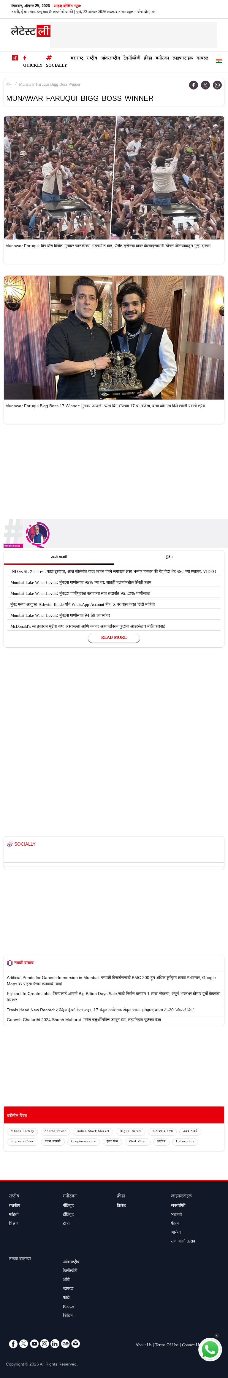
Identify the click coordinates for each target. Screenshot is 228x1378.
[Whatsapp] (217, 85)
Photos (68, 1307)
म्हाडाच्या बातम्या (162, 1131)
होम (9, 85)
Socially (56, 66)
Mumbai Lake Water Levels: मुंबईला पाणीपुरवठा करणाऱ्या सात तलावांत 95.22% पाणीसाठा (80, 594)
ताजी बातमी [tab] (59, 558)
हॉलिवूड (68, 1215)
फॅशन (175, 1224)
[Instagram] (44, 1343)
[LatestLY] (30, 32)
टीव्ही (66, 1224)
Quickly (32, 66)
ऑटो (66, 1280)
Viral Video (138, 1141)
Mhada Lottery (22, 1131)
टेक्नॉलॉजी (132, 58)
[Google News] (65, 1343)
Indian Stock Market (93, 1131)
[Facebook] (193, 85)
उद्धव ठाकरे (190, 1131)
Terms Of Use (166, 1345)
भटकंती (176, 1215)
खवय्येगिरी (178, 1206)
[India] (218, 62)
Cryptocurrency (83, 1141)
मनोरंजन (162, 58)
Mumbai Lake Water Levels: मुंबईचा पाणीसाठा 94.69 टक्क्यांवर (60, 616)
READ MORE (114, 638)
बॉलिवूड (68, 1206)
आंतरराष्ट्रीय (110, 58)
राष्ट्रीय (92, 58)
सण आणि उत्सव (183, 1242)
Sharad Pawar (55, 1131)
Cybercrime (185, 1141)
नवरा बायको (53, 1141)
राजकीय (14, 1206)
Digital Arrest (130, 1131)
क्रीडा (148, 58)
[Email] (75, 1343)
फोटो (66, 1298)
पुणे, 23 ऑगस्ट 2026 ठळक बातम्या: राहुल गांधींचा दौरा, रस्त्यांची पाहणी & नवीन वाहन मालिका (117, 12)
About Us (143, 1345)
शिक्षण (13, 1224)
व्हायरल (202, 58)
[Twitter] (205, 85)
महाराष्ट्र (77, 58)
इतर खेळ (112, 1141)
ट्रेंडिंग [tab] (169, 558)
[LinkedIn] (54, 1343)
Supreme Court (22, 1141)
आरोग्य (161, 1141)
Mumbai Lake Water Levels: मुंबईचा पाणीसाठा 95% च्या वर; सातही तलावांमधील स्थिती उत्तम (80, 583)
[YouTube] (34, 1343)
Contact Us (191, 1345)
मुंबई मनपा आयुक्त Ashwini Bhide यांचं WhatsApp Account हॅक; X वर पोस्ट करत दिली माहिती (82, 605)
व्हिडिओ (68, 1316)
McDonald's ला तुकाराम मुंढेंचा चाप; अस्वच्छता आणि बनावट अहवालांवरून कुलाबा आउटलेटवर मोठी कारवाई (87, 627)
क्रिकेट (121, 1206)
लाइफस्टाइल (182, 58)
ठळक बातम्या (20, 1259)
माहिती (13, 1215)
